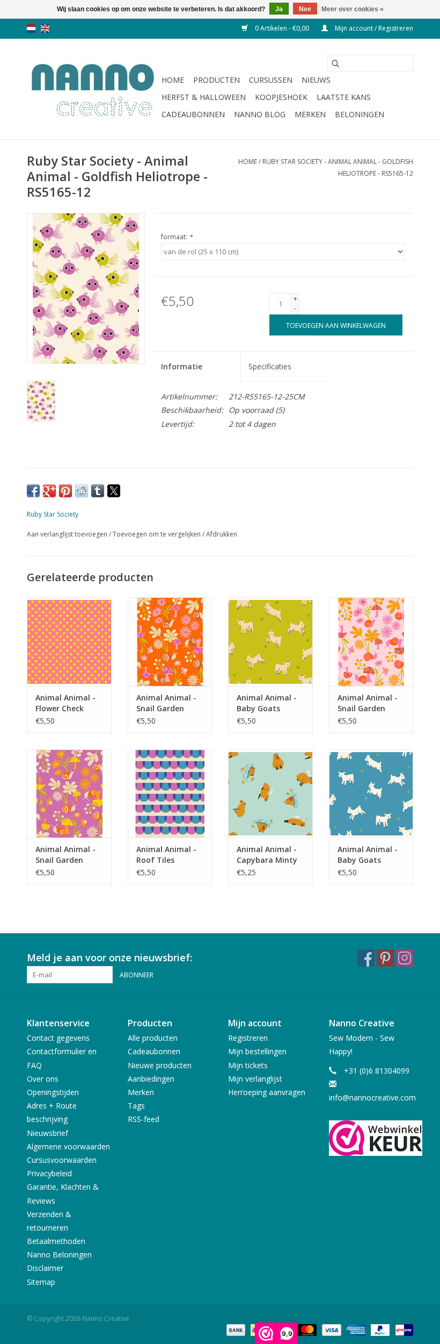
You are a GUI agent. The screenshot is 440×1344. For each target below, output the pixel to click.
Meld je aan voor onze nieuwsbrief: (109, 957)
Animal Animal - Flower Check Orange (65, 703)
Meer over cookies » (352, 9)
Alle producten (153, 1038)
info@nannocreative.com (372, 1097)
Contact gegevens (58, 1038)
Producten (216, 80)
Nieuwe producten (160, 1065)
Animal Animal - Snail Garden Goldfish (166, 703)
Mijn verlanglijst (255, 1079)
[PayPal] (379, 1329)
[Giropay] (402, 1329)
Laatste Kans (344, 97)
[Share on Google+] (49, 490)
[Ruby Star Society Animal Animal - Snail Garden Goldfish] (170, 641)
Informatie (181, 366)
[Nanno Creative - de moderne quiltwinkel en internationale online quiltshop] (92, 89)
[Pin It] (65, 490)
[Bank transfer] (235, 1329)
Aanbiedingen (151, 1079)
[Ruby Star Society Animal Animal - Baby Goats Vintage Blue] (371, 793)
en (45, 28)
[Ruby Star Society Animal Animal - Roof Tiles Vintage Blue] (170, 793)
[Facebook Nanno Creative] (366, 958)
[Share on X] (113, 490)
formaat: (177, 236)
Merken (310, 114)
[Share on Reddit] (81, 490)
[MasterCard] (306, 1329)
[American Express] (355, 1329)
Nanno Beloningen (59, 1254)
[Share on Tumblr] (97, 490)
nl (31, 28)
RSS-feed (143, 1119)
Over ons (42, 1079)
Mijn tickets (248, 1065)
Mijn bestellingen (257, 1051)
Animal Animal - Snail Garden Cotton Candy (368, 703)
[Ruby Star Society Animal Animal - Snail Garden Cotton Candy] (371, 641)
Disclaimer (45, 1268)
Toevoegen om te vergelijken (157, 534)
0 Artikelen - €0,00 (282, 28)
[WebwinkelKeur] (371, 1138)
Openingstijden (53, 1092)
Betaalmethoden (56, 1241)
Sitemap (41, 1282)
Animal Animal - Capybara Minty (267, 854)
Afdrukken (221, 534)
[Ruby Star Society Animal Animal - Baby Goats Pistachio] (270, 641)
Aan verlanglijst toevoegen (68, 534)
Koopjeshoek (281, 97)
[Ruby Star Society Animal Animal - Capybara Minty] (270, 793)
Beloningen (359, 114)
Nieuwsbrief (47, 1133)
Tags (136, 1105)
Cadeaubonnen (193, 114)
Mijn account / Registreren (373, 28)
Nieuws (316, 80)
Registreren (248, 1038)
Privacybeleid (49, 1173)
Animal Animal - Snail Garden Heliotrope (65, 855)
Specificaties (269, 366)
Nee (305, 9)
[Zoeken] (335, 63)
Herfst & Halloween (204, 97)
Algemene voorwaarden (68, 1146)
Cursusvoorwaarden (62, 1160)
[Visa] (330, 1329)
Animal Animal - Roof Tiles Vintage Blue (166, 855)
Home (173, 80)
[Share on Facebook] (33, 490)
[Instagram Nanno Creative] (404, 958)
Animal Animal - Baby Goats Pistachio (267, 703)
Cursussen (270, 80)
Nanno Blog (259, 114)
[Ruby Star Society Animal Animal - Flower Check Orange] (69, 641)
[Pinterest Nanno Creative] (385, 958)
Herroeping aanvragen (266, 1092)
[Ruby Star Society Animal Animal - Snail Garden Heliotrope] (69, 793)
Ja (279, 9)
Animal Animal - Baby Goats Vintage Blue (368, 855)
